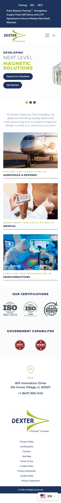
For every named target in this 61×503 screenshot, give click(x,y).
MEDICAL (10, 226)
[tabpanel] (30, 71)
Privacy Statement (26, 471)
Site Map (26, 456)
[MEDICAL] (30, 201)
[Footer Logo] (30, 421)
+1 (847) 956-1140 (30, 393)
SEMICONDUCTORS (17, 276)
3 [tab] (34, 102)
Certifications (26, 446)
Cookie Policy (26, 466)
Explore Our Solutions (18, 76)
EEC (32, 5)
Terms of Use (26, 461)
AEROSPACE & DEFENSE (20, 175)
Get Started (13, 85)
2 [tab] (30, 102)
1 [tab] (26, 102)
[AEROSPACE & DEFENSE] (30, 150)
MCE (40, 5)
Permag (23, 5)
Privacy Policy (27, 441)
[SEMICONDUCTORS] (30, 252)
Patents (27, 451)
